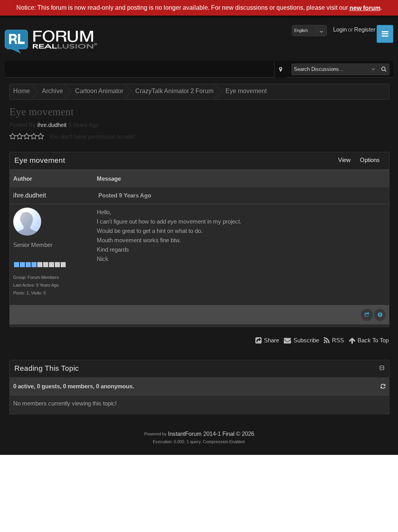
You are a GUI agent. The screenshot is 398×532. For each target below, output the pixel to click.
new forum (365, 8)
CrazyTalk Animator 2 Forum (174, 91)
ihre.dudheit (51, 125)
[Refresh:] (383, 386)
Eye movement (246, 91)
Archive (52, 91)
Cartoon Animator (99, 91)
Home (21, 91)
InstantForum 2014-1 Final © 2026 (211, 434)
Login (340, 29)
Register (364, 29)
